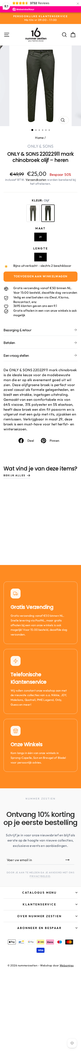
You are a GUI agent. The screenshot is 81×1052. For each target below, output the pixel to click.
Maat (40, 228)
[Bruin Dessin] (33, 213)
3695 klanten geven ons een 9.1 (35, 306)
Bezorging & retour (17, 330)
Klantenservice (39, 904)
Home (39, 138)
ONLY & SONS (40, 146)
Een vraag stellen (16, 355)
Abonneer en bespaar (39, 928)
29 (40, 236)
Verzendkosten (36, 180)
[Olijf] (48, 213)
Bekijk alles (14, 475)
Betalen (9, 342)
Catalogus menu (39, 892)
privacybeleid (40, 876)
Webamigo (67, 965)
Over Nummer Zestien (39, 916)
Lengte (40, 248)
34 (40, 256)
